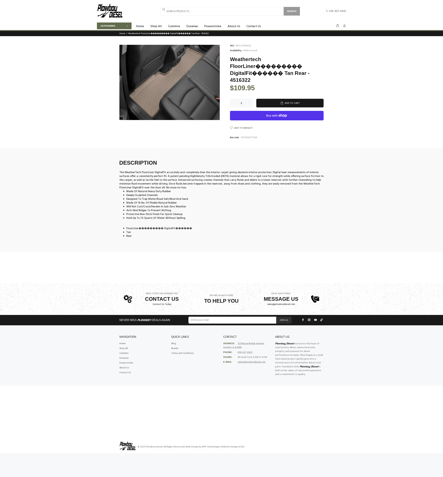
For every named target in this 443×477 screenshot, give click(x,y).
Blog (173, 344)
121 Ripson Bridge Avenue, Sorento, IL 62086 (244, 345)
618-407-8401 (337, 11)
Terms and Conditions (182, 353)
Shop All (123, 348)
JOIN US (284, 320)
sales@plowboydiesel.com (281, 304)
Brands (174, 348)
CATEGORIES (107, 26)
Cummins (124, 353)
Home (122, 33)
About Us (124, 368)
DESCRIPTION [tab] (138, 163)
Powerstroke (126, 363)
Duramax (124, 358)
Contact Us (125, 373)
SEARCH (291, 11)
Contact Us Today (162, 304)
